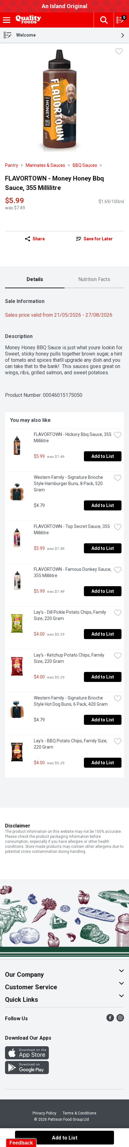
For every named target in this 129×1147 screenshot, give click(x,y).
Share (39, 238)
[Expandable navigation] (7, 20)
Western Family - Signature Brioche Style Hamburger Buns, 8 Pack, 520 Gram (69, 483)
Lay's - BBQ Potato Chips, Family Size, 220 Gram (71, 744)
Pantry (11, 165)
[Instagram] (120, 1020)
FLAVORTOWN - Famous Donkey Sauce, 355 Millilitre (72, 572)
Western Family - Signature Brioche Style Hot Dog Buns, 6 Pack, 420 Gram (71, 701)
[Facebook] (110, 1020)
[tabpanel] (64, 535)
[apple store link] (27, 1058)
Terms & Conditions (79, 1113)
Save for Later (98, 238)
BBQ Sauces (85, 165)
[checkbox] (119, 52)
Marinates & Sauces (45, 165)
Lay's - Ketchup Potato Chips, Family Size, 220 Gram (69, 658)
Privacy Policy (44, 1113)
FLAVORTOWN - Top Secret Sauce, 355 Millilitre (72, 529)
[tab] (34, 279)
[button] (104, 20)
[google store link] (27, 1072)
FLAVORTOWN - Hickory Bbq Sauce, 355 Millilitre (72, 437)
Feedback (21, 1142)
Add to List (102, 456)
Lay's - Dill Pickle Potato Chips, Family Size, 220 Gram (70, 615)
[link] (94, 239)
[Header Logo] (27, 20)
